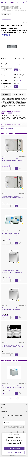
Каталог (3, 404)
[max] (23, 432)
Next (17, 398)
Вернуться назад (6, 19)
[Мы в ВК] (11, 432)
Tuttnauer (5, 35)
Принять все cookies (14, 448)
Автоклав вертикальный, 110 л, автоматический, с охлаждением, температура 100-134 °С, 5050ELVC (12, 271)
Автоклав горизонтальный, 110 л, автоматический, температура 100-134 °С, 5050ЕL (13, 159)
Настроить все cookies (14, 452)
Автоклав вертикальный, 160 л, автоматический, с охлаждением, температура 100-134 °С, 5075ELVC (12, 308)
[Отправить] (23, 423)
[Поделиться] (26, 22)
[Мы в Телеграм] (5, 432)
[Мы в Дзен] (17, 432)
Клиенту (3, 408)
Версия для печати (14, 455)
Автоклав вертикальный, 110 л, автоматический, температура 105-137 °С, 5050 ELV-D (13, 345)
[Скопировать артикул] (23, 58)
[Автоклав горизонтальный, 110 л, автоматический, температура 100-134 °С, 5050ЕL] (14, 145)
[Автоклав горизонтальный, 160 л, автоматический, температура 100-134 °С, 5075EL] (14, 182)
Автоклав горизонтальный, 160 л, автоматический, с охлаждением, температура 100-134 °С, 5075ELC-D (12, 234)
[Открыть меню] (2, 2)
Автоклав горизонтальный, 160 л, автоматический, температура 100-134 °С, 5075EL (13, 197)
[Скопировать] (24, 22)
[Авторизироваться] (23, 2)
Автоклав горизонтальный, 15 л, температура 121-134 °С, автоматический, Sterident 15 (13, 386)
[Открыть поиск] (5, 2)
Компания (4, 411)
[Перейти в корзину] (26, 2)
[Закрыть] (24, 435)
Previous (10, 398)
